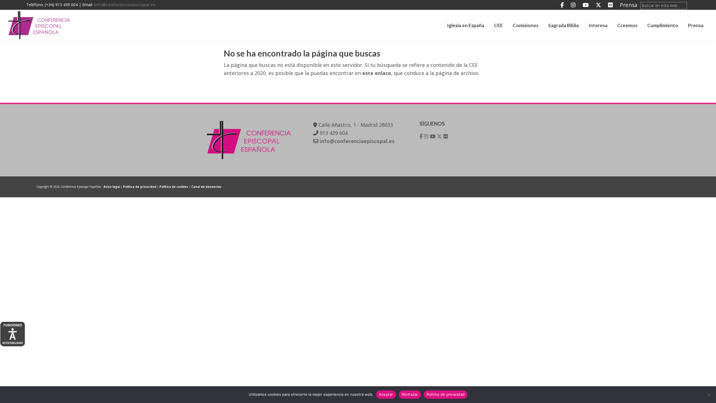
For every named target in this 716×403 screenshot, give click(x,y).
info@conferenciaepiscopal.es (124, 4)
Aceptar (386, 394)
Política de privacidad (139, 187)
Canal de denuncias (206, 187)
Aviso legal (111, 187)
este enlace (376, 73)
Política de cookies (173, 187)
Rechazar (410, 394)
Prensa (628, 5)
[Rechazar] (709, 394)
